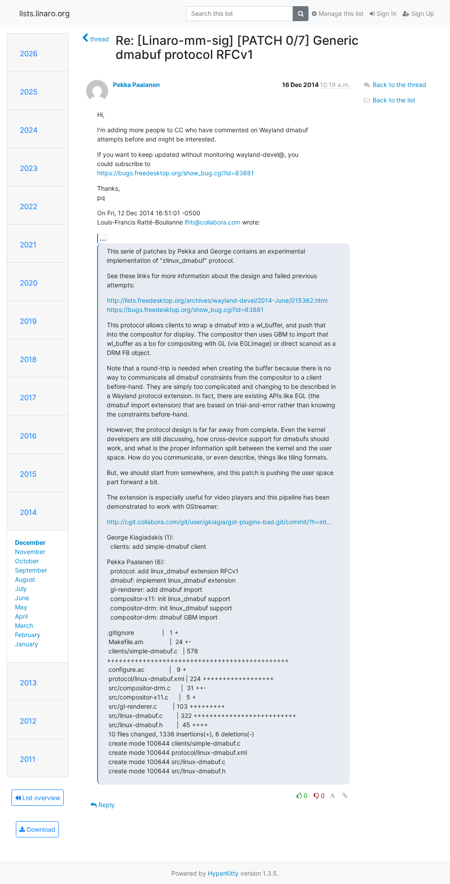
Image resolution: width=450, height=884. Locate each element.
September (31, 570)
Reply (106, 804)
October (27, 561)
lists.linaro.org (44, 13)
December (30, 542)
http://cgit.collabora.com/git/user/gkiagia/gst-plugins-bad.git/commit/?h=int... (219, 521)
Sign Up (422, 13)
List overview (40, 797)
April (21, 616)
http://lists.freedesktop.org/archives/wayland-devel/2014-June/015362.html (217, 300)
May (21, 607)
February (27, 634)
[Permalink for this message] (345, 795)
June (22, 597)
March (24, 625)
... (103, 238)
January (26, 644)
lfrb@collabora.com (212, 222)
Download (40, 829)
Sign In (385, 13)
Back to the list (393, 100)
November (30, 551)
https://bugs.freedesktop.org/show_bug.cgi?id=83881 (175, 173)
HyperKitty (223, 873)
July (21, 588)
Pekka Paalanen (136, 84)
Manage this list (340, 13)
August (25, 579)
